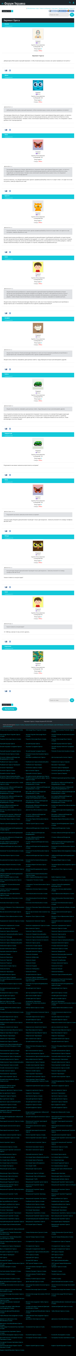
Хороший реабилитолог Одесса (60, 1204)
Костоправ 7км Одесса (6, 1166)
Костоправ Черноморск (33, 1210)
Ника (6, 134)
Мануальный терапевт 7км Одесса (36, 1198)
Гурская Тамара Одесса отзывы (35, 1237)
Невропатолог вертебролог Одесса (36, 1033)
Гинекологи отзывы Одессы (8, 966)
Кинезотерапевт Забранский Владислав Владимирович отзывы (38, 788)
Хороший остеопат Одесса (34, 773)
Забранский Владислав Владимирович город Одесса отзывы (62, 842)
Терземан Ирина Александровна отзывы (63, 851)
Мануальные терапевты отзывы (35, 1213)
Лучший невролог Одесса (33, 1019)
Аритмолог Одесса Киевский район (10, 1102)
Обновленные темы (33, 8)
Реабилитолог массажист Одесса (35, 1207)
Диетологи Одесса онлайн (7, 998)
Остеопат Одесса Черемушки (60, 767)
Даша (6, 75)
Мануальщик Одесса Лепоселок (60, 1176)
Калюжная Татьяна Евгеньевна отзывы (12, 851)
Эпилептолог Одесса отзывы (34, 1022)
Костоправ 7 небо (31, 1166)
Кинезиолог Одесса (57, 1150)
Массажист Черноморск (58, 765)
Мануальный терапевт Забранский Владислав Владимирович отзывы (10, 815)
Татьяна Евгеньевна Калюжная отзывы (12, 1012)
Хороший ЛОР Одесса (32, 1257)
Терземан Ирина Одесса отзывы (9, 855)
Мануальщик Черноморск (59, 1210)
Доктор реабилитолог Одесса (9, 1201)
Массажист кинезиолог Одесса (35, 1150)
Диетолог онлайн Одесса (58, 998)
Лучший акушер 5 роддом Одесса (36, 751)
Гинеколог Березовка (6, 957)
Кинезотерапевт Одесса (7, 1142)
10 (12, 538)
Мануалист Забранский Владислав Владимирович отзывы (61, 801)
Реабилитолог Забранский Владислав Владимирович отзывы (11, 797)
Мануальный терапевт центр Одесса (37, 1182)
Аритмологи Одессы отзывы (34, 1096)
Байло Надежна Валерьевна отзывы (37, 877)
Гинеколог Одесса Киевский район (61, 974)
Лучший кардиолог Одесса (59, 1107)
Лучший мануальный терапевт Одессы (37, 1218)
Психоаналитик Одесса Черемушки (10, 1056)
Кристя (7, 196)
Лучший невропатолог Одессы (9, 1017)
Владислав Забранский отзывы (60, 1112)
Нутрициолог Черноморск (33, 1001)
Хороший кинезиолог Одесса (34, 1154)
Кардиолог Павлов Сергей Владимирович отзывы (7, 1086)
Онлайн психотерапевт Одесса (35, 1065)
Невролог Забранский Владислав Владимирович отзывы (35, 783)
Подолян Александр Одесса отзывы (10, 739)
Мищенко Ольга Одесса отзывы (35, 916)
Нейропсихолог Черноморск (59, 1059)
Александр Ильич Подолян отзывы (36, 730)
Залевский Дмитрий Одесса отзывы (62, 1306)
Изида (7, 536)
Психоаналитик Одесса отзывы (9, 1053)
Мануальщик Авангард (58, 1173)
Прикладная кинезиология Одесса (10, 1126)
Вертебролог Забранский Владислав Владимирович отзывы (62, 783)
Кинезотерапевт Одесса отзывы (10, 1138)
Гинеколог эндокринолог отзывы (10, 925)
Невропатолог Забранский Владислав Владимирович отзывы (11, 788)
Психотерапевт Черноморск (34, 1073)
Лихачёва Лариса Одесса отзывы (10, 819)
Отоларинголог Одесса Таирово (60, 1241)
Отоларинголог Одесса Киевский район (37, 1252)
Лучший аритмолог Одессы (59, 1099)
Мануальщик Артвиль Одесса (60, 1179)
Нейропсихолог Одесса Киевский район (12, 1062)
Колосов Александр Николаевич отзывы (63, 1289)
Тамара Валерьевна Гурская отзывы (37, 1232)
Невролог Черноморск (58, 1035)
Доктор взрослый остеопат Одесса (61, 757)
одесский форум (58, 725)
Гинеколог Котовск (57, 966)
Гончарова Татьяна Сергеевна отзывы (63, 1337)
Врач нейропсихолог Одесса (34, 1059)
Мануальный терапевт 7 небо (9, 1194)
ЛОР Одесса (3, 1257)
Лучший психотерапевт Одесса (60, 1076)
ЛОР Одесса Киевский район (59, 1260)
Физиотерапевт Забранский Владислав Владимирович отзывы (63, 792)
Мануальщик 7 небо (32, 1179)
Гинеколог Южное (31, 971)
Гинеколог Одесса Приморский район (11, 940)
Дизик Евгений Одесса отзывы (35, 1281)
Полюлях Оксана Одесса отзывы (9, 754)
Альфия (7, 318)
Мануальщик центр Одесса (8, 1169)
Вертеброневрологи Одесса (34, 1030)
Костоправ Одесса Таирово (34, 1224)
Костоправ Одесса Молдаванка (35, 1163)
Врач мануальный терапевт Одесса (62, 1216)
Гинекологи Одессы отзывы (59, 948)
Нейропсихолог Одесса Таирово (35, 1062)
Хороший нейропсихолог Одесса (61, 1056)
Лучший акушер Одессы (33, 743)
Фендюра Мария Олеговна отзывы (10, 864)
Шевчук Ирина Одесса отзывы (35, 1007)
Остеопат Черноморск (6, 767)
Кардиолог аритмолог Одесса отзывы (11, 1090)
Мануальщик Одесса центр (34, 1169)
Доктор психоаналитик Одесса (35, 1053)
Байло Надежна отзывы (58, 877)
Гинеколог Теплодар (6, 937)
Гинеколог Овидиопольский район (36, 934)
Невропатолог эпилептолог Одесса (36, 1027)
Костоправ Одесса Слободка (59, 1157)
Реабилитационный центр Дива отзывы (12, 778)
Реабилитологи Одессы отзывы (35, 1201)
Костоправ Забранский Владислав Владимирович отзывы (61, 797)
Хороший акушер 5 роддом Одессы (10, 751)
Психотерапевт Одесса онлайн (9, 1065)
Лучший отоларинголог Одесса (60, 1249)
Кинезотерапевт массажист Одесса (36, 1138)
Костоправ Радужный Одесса (60, 1163)
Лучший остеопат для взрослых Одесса (37, 776)
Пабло (7, 374)
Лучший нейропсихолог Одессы (9, 1059)
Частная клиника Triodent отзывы (10, 1278)
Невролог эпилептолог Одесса (9, 1027)
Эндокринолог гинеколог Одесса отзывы (12, 921)
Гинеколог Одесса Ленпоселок (9, 931)
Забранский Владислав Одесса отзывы (37, 855)
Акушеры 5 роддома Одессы (34, 746)
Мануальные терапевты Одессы (9, 1218)
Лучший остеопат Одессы (7, 773)
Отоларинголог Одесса (32, 1246)
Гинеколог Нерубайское (58, 937)
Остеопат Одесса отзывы (7, 770)
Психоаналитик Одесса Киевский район (37, 1056)
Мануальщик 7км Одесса (7, 1179)
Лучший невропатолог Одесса (60, 1017)
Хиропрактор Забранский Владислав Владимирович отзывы (11, 801)
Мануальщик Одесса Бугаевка (9, 1176)
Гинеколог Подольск (6, 963)
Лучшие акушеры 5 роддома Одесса (11, 746)
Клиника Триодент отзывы (8, 1266)
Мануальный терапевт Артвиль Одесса (12, 1198)
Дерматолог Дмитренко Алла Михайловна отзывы (8, 1319)
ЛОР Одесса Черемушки (7, 1254)
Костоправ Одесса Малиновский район (37, 1157)
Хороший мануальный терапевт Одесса (12, 1221)
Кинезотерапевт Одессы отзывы (36, 1135)
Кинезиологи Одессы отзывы (8, 1147)
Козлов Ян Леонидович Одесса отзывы (11, 1335)
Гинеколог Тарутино (6, 960)
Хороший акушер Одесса (7, 743)
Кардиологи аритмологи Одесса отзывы (38, 1085)
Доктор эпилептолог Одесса (59, 1027)
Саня (6, 257)
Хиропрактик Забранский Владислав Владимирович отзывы (37, 801)
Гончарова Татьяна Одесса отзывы (36, 1337)
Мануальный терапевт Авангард (35, 1194)
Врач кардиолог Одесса (58, 1104)
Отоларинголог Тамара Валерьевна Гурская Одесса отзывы (10, 1237)
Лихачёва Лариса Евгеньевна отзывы (62, 819)
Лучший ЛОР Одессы (6, 1260)
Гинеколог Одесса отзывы (59, 928)
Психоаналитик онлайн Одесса (35, 1068)
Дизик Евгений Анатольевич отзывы (62, 1281)
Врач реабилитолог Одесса (59, 1198)
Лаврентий (8, 433)
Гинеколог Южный (56, 969)
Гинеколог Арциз (31, 960)
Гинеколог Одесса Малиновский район (37, 937)
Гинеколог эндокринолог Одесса (61, 925)
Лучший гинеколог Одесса (33, 974)
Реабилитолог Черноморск (34, 765)
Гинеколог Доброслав (32, 957)
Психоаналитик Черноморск (8, 1073)
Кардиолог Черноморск (33, 1093)
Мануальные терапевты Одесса (35, 1221)
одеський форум (48, 725)
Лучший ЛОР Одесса (32, 1260)
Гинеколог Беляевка (57, 971)
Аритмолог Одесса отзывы (59, 1096)
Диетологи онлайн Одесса (33, 995)
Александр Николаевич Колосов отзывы (12, 1285)
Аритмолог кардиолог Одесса (60, 1085)
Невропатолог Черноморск (34, 1035)
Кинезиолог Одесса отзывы (59, 1147)
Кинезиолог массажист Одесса (35, 1147)
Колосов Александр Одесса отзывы (36, 1289)
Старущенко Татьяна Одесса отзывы (62, 880)
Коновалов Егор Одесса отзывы (35, 1327)
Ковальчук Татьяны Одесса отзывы (10, 1003)
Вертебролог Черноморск (7, 1035)
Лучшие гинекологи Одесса (8, 948)
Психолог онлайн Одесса (33, 1071)
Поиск (71, 8)
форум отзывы (19, 725)
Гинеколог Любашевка (32, 969)
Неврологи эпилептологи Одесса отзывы (63, 1022)
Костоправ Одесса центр (58, 1154)
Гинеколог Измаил (5, 954)
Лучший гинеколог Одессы (8, 974)
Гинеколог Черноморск (7, 971)
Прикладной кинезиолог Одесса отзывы (12, 1121)
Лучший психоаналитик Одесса (60, 1050)
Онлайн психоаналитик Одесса (9, 1068)
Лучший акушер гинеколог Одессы (61, 743)
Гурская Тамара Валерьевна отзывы (62, 1237)
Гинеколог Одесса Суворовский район (62, 940)
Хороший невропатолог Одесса (35, 1017)
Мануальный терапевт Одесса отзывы (37, 1216)
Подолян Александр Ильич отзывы (36, 739)
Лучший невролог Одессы (7, 1019)
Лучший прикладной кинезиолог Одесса (38, 1116)
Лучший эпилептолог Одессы (34, 1041)
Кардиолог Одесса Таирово (8, 1096)
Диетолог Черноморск (58, 1001)
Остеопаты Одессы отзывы (34, 767)
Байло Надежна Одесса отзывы (9, 877)
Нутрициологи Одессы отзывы (9, 993)
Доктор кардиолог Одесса (59, 1090)
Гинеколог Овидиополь (58, 951)
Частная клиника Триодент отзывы (10, 1271)
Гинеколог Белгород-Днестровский (61, 954)
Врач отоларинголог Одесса (8, 1249)
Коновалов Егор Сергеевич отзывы (61, 1327)
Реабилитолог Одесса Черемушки (10, 765)
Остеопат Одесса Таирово (59, 773)
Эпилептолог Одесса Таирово (9, 1041)
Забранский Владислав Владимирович (11, 832)
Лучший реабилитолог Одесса (9, 1207)
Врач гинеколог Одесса (32, 928)
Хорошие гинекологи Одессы (8, 951)
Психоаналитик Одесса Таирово (61, 1053)
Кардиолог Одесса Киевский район (10, 1110)
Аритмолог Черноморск (58, 1093)
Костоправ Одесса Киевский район (10, 1224)
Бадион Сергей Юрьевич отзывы (61, 1345)
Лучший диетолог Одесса (33, 988)
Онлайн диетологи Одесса (59, 995)
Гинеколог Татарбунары (58, 960)
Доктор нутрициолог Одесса (34, 993)
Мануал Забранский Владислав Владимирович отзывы (9, 806)
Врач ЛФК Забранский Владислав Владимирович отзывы (36, 792)
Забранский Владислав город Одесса (11, 846)
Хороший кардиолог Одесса (8, 1107)
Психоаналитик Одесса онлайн (60, 1068)
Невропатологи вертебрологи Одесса (11, 1030)
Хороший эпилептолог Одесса (60, 1038)
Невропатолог (4, 1081)
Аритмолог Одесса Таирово (59, 1102)
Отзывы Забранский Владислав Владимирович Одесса (35, 838)
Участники (54, 8)
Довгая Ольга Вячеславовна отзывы (36, 810)
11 (12, 594)
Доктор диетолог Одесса (7, 995)
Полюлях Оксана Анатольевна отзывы (62, 751)
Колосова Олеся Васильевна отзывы (37, 902)
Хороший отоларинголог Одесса (35, 1249)
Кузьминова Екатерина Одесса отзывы (11, 860)
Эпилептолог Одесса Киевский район (11, 1044)
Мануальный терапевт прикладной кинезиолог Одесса (36, 1122)
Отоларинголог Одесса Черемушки (10, 1246)
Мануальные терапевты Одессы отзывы (63, 1213)
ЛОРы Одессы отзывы (32, 1254)
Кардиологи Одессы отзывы (8, 1104)
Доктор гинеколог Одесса (7, 928)
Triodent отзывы (56, 1278)
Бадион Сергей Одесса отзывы (35, 1345)
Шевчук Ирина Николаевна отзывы (62, 1007)
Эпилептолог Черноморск (7, 1038)
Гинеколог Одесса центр (58, 934)
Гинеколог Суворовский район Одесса (11, 934)
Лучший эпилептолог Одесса (59, 1041)
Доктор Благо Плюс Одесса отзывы (61, 869)
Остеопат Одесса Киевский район (10, 776)
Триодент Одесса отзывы (59, 1266)
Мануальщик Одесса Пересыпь (9, 1173)
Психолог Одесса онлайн (58, 1071)
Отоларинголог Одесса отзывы (35, 1241)
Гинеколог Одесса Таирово (8, 977)
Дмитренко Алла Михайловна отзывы (62, 1319)
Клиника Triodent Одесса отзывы (35, 1278)
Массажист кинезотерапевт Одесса (10, 1135)
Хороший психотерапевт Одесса (35, 1076)
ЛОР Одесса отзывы (57, 1254)
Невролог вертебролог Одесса (9, 1033)
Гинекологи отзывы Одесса (34, 945)
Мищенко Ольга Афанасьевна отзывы (11, 916)
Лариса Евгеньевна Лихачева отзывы (11, 898)
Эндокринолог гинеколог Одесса (35, 921)
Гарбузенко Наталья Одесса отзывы (36, 889)
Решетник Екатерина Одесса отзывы (11, 983)
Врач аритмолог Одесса (7, 1099)
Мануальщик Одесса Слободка (35, 1173)
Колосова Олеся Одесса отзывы (9, 902)
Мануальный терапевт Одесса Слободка (63, 1185)
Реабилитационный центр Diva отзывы (63, 778)
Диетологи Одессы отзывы (59, 993)
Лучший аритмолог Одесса (34, 1102)
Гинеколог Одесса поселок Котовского (62, 931)
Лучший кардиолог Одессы (34, 1107)
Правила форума (64, 8)
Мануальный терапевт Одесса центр (62, 1182)
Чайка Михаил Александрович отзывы (11, 1315)
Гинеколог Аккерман (32, 954)
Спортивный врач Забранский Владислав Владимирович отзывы (36, 797)
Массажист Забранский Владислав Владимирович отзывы (61, 815)
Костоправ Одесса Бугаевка (8, 1160)
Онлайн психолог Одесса (7, 1071)
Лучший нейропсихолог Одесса (60, 1062)
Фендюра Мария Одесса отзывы (61, 860)
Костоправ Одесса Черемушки (60, 1221)
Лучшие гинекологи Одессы (34, 948)
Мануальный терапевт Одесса (60, 1218)
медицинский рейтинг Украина (34, 725)
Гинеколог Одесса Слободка (34, 931)
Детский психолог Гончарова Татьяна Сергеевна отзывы (11, 1338)
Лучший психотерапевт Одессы (9, 1079)
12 (12, 648)
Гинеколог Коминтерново (59, 957)
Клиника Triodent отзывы (7, 1274)
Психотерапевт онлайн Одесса (60, 1065)
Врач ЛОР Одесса (56, 1257)
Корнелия (8, 646)
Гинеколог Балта (5, 969)
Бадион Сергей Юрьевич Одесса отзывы (12, 1350)
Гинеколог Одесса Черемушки (35, 977)
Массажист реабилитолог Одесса (35, 757)
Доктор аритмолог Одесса (7, 1093)
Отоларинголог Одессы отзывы (60, 1246)
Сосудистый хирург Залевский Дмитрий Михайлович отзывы (37, 1307)
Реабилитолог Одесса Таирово (60, 762)
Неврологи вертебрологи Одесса (61, 1030)
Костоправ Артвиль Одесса (59, 1166)
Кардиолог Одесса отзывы (34, 1104)
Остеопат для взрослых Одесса (60, 770)
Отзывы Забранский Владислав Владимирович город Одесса (9, 842)
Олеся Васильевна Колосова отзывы (37, 893)
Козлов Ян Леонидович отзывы (60, 1335)
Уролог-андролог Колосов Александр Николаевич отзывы (11, 1290)
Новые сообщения (45, 8)
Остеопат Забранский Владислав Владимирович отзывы (10, 758)
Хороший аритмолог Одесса (34, 1099)
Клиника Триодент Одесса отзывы (36, 1271)
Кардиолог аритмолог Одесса (34, 1090)
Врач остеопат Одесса (32, 770)
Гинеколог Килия (31, 963)
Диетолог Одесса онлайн (7, 1001)
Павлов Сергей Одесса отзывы (35, 823)
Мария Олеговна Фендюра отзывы (10, 1046)
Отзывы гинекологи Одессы (59, 963)
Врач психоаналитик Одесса (34, 1050)
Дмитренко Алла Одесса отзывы (35, 1319)
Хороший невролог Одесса (59, 1019)
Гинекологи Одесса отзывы (8, 945)
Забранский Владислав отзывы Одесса (37, 828)
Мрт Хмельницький (5, 1112)
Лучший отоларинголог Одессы (9, 1252)
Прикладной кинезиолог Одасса (9, 1130)
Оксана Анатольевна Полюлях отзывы (11, 730)
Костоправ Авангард (57, 1160)
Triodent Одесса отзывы (58, 1274)
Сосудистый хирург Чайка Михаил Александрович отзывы (10, 1307)
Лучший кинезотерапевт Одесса (61, 1135)
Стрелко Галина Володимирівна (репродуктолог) (60, 885)
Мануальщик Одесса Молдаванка (36, 1176)
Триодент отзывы (56, 1271)
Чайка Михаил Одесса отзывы (60, 1311)
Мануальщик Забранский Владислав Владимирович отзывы (36, 806)
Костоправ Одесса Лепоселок (9, 1163)
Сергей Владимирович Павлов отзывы (37, 1081)
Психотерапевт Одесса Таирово (35, 1079)
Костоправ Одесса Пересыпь (34, 1160)
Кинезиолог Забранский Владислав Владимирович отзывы (10, 792)
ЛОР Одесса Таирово (57, 1252)
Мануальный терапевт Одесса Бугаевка (12, 1189)
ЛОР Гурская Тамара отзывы (34, 1263)
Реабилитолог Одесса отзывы (9, 762)
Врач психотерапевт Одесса (8, 1076)
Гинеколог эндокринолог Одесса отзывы (38, 925)
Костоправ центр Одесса (7, 1157)
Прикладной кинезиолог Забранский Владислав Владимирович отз (62, 788)
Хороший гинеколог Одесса (34, 951)
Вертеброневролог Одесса (59, 1033)
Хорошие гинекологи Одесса (59, 943)
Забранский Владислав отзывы (60, 828)
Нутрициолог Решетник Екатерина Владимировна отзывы (61, 980)
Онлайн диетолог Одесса (33, 998)
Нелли (7, 24)
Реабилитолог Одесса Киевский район (37, 762)
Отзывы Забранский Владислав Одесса (63, 832)
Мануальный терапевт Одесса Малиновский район (9, 1185)
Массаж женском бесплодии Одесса (10, 912)
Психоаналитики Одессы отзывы (10, 1050)
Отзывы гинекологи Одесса (59, 945)
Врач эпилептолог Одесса (33, 1038)
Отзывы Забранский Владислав (60, 837)
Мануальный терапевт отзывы (9, 1216)
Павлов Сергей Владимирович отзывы (11, 823)
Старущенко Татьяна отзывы (34, 880)
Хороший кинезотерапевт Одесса (36, 1142)
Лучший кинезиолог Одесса (8, 1154)
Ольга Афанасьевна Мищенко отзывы (62, 893)
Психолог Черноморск (57, 1073)
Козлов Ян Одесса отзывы (33, 1335)
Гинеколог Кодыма (31, 966)
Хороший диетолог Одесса (59, 988)
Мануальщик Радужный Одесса (9, 1182)
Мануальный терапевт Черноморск (10, 1213)
